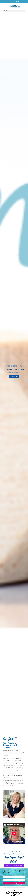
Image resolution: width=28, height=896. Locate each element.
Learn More (14, 376)
